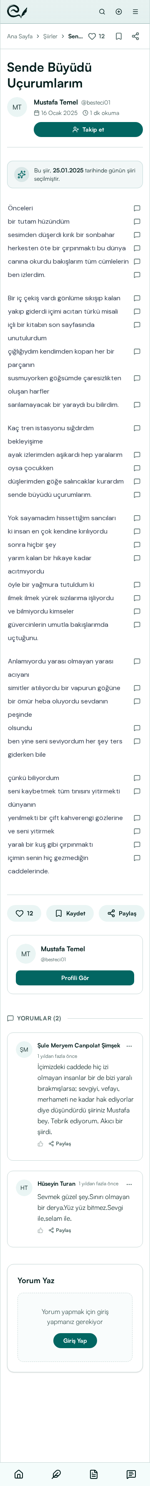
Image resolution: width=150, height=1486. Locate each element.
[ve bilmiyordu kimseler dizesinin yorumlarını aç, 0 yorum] (137, 611)
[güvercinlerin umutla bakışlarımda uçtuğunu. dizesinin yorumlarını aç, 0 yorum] (137, 625)
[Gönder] (118, 11)
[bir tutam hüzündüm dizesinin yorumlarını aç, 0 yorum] (137, 221)
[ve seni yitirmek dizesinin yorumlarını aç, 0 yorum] (137, 831)
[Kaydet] (118, 36)
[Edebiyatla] (17, 12)
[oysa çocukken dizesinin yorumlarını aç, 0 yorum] (137, 468)
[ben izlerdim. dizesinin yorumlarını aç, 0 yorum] (137, 275)
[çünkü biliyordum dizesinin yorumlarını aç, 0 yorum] (137, 778)
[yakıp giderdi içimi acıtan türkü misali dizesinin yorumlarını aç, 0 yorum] (137, 311)
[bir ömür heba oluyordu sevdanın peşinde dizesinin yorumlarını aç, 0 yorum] (137, 701)
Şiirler (50, 36)
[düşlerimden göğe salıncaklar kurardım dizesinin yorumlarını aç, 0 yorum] (137, 481)
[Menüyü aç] (135, 11)
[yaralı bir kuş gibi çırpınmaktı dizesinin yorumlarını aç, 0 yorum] (137, 844)
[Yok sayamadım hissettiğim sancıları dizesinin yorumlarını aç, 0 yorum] (137, 518)
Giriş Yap (75, 1340)
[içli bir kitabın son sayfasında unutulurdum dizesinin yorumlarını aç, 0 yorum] (137, 325)
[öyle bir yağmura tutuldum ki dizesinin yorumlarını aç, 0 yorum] (137, 585)
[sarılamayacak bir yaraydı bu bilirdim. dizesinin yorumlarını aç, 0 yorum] (137, 405)
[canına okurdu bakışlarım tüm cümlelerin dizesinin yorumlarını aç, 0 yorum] (137, 261)
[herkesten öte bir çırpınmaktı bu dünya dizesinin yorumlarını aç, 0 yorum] (137, 248)
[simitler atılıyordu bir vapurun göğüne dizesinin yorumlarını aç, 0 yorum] (137, 688)
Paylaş (63, 1143)
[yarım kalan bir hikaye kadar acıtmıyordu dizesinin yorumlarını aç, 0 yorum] (137, 558)
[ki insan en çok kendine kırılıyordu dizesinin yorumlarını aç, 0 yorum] (137, 531)
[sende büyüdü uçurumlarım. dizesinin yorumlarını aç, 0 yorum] (137, 495)
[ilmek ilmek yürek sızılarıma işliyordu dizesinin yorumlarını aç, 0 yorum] (137, 598)
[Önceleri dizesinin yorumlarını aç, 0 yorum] (137, 208)
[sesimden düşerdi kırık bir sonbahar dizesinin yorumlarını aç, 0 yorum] (137, 235)
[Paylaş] (135, 36)
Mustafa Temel (56, 102)
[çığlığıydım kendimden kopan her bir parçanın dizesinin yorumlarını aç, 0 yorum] (137, 351)
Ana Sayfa (19, 36)
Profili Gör (75, 977)
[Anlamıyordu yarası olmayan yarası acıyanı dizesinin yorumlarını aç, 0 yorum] (137, 661)
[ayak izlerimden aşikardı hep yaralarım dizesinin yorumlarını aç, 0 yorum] (137, 455)
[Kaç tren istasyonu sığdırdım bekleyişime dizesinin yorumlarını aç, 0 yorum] (137, 428)
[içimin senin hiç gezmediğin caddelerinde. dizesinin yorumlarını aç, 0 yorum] (137, 858)
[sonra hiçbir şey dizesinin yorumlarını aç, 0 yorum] (137, 545)
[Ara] (102, 11)
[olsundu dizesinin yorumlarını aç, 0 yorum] (137, 728)
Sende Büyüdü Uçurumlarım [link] (75, 36)
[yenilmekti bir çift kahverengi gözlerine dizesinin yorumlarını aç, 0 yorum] (137, 818)
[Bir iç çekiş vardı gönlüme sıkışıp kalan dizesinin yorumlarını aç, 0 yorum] (137, 298)
